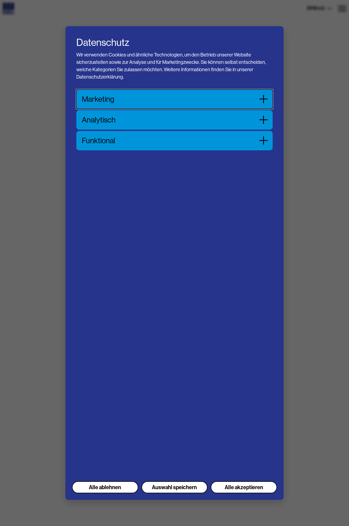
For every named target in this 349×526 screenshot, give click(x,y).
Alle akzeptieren (244, 487)
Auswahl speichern (174, 487)
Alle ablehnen (105, 487)
